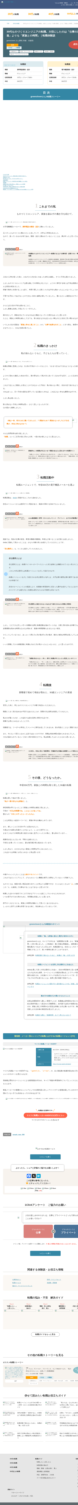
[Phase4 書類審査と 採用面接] (62, 1326)
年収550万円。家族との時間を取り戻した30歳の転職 (14, 186)
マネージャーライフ (17, 1492)
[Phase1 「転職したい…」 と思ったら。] (11, 1326)
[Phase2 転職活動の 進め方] (28, 1326)
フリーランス (33, 1383)
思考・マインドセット (26, 51)
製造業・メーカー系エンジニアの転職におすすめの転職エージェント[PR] (18, 189)
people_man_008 (18, 1134)
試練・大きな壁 (58, 1380)
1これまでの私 (6, 174)
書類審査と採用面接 (43, 1471)
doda (14, 498)
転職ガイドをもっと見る (45, 1334)
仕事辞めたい (14, 51)
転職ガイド (38, 1459)
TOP (8, 23)
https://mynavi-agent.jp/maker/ (62, 1064)
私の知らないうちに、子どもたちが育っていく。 (13, 178)
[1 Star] (23, 1188)
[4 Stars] (45, 1188)
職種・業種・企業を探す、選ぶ (47, 1468)
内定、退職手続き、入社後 (45, 1475)
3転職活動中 (5, 180)
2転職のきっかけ (6, 177)
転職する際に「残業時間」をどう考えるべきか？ (53, 1015)
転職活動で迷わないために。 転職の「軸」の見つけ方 (55, 955)
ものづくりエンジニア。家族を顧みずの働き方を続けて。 (15, 175)
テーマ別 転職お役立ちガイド (46, 1478)
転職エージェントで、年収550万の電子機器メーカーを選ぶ (15, 181)
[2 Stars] (30, 1188)
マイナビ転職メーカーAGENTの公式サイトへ (45, 1115)
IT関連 (10, 47)
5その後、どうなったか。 (8, 185)
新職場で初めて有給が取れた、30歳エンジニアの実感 (14, 184)
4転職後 (4, 182)
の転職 (13, 14)
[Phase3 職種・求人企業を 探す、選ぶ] (45, 1326)
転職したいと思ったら (44, 1462)
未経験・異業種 (49, 51)
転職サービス (38, 51)
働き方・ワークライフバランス (19, 54)
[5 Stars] (53, 1188)
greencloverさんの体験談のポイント (10, 188)
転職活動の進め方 (42, 1465)
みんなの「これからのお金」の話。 (22, 1496)
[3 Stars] (38, 1188)
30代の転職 (16, 23)
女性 (66, 1380)
